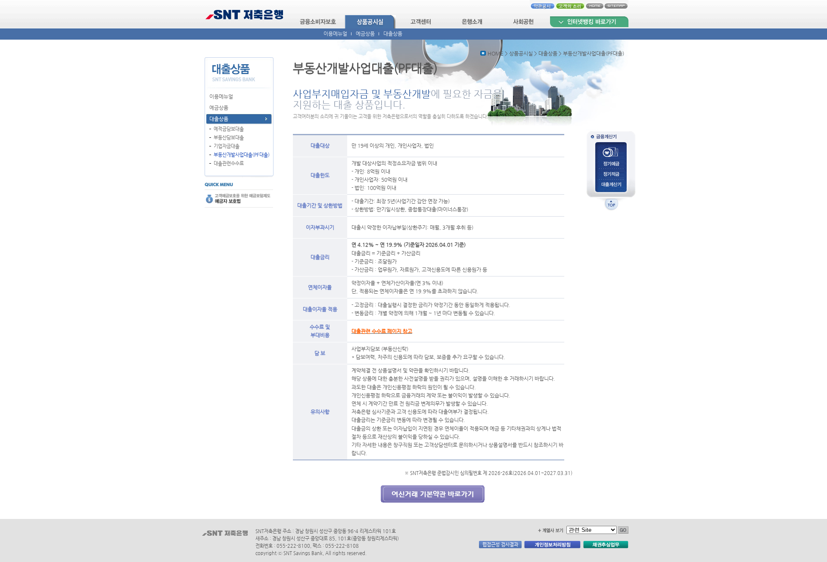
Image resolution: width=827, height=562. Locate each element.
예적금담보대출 (229, 128)
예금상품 (365, 34)
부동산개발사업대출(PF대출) (242, 154)
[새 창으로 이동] (589, 21)
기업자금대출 (226, 146)
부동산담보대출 (229, 137)
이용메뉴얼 (335, 34)
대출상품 (392, 34)
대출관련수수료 (229, 163)
